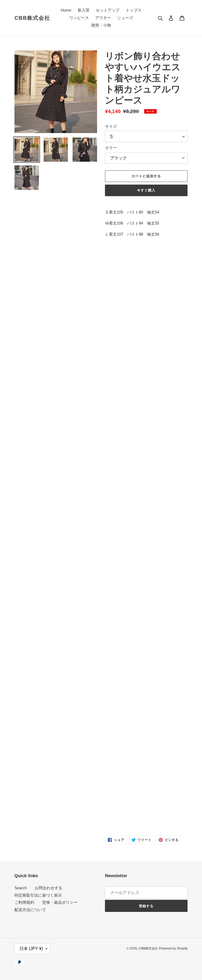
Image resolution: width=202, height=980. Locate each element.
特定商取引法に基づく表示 (38, 895)
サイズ (111, 126)
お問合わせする (48, 888)
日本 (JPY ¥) (31, 948)
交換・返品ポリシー (60, 902)
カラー (111, 147)
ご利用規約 (24, 902)
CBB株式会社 (32, 18)
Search (20, 888)
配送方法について (30, 909)
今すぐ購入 (146, 190)
